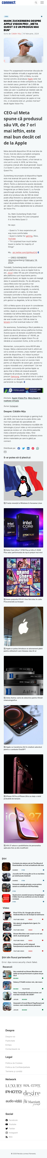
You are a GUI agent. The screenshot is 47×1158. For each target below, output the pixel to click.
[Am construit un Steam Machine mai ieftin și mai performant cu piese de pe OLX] (7, 975)
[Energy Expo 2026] (23, 392)
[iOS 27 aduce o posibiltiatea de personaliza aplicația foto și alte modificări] (23, 823)
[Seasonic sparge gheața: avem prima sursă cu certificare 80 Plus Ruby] (6, 887)
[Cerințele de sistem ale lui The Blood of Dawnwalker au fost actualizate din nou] (6, 866)
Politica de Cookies (13, 1063)
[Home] (8, 2)
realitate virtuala (11, 401)
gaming (29, 236)
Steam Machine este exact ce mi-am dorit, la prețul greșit (27, 935)
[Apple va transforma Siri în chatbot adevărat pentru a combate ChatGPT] (23, 725)
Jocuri (10, 273)
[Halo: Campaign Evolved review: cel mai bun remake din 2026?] (7, 996)
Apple (30, 79)
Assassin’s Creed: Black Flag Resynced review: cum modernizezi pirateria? (28, 1004)
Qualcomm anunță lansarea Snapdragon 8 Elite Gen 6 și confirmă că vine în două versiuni (28, 897)
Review (15, 978)
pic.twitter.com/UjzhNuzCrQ (25, 252)
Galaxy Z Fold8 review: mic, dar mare (27, 982)
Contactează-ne (12, 1049)
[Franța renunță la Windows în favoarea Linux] (23, 481)
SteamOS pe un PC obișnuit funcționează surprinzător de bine (26, 945)
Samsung (15, 376)
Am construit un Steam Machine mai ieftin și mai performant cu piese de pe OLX (28, 974)
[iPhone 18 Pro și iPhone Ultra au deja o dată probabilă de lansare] (23, 774)
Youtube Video (18, 919)
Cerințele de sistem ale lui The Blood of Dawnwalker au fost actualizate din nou (28, 864)
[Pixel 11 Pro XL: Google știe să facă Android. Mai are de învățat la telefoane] (7, 916)
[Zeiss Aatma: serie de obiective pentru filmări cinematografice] (23, 675)
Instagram (14, 406)
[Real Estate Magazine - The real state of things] (32, 1087)
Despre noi (10, 1036)
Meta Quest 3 (34, 398)
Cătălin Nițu (16, 34)
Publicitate (10, 1041)
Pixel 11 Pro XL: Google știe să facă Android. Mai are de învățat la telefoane (28, 914)
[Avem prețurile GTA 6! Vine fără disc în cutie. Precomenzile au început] (23, 577)
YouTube (12, 239)
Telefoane (26, 989)
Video (30, 919)
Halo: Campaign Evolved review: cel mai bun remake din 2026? (27, 994)
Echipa (8, 1045)
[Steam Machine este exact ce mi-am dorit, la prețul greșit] (7, 937)
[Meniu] (42, 2)
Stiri (6, 16)
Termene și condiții (13, 1071)
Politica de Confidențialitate (17, 1067)
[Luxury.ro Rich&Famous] (13, 1087)
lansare (7, 322)
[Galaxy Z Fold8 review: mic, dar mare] (7, 985)
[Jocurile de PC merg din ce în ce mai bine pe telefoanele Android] (6, 877)
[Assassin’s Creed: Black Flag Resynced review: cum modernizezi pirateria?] (7, 1006)
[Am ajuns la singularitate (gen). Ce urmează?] (7, 926)
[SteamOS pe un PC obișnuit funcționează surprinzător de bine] (7, 947)
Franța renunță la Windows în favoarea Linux (24, 503)
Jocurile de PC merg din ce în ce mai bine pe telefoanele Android (28, 875)
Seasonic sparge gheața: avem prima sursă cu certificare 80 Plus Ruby (27, 885)
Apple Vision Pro (19, 398)
